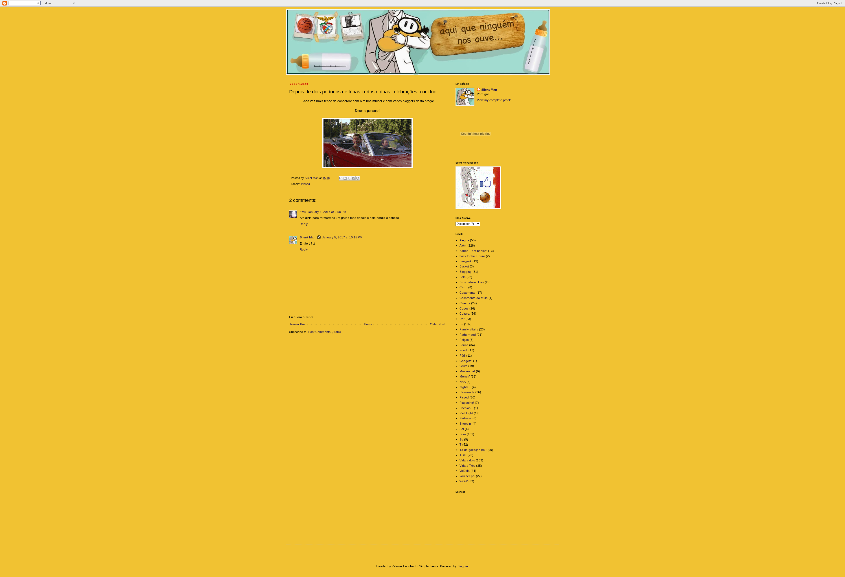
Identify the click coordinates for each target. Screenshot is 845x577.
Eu (461, 324)
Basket (464, 266)
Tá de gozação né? (473, 450)
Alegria (464, 240)
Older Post (437, 324)
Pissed (305, 184)
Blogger (462, 566)
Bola (462, 277)
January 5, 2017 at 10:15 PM (342, 237)
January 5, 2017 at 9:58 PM (327, 212)
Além (463, 245)
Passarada (466, 392)
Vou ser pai (467, 476)
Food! (463, 350)
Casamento (467, 292)
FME (303, 212)
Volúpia (464, 470)
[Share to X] (349, 178)
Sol (461, 429)
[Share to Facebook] (353, 178)
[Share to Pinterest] (357, 178)
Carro (463, 287)
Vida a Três (467, 465)
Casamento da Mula (473, 298)
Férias (463, 345)
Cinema (464, 303)
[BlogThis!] (345, 178)
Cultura (464, 313)
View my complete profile (494, 100)
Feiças (464, 339)
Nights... (465, 387)
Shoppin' (465, 423)
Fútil (462, 355)
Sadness (465, 418)
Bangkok (465, 261)
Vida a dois (467, 460)
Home (368, 324)
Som (462, 434)
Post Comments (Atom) (324, 332)
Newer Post (298, 324)
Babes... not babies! (473, 251)
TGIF (463, 455)
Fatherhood (467, 334)
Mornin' (464, 376)
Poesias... (466, 408)
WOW (463, 481)
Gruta (463, 366)
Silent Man (308, 237)
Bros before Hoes (471, 282)
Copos (463, 308)
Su (461, 439)
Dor (462, 319)
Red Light (466, 413)
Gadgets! (465, 361)
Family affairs (468, 329)
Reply (304, 224)
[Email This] (341, 178)
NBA (462, 381)
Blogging (465, 271)
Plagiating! (466, 402)
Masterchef (467, 371)
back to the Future (472, 256)
